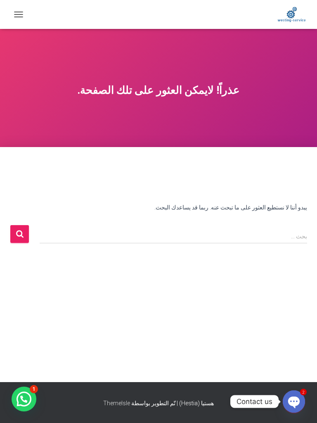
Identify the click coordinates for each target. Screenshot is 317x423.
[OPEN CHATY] (294, 401)
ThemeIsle (116, 403)
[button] (24, 399)
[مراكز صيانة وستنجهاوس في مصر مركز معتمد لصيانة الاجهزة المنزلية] (288, 14)
